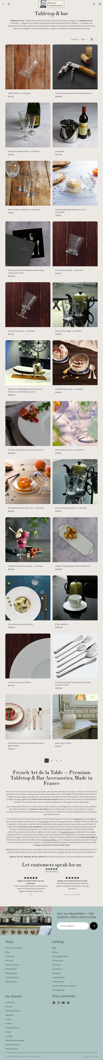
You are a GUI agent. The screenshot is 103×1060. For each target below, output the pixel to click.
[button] (84, 39)
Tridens (8, 1019)
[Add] (46, 85)
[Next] (61, 760)
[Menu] (3, 4)
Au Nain (8, 1023)
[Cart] (100, 4)
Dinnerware (57, 969)
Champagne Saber (60, 956)
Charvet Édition (50, 840)
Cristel (8, 1032)
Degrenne (79, 819)
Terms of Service (12, 965)
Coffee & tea (57, 960)
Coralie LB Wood (12, 1044)
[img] (51, 869)
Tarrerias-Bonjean (12, 1011)
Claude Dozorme (67, 832)
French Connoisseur (13, 948)
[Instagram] (58, 1002)
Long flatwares (58, 977)
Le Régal (8, 1036)
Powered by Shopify (33, 1056)
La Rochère (44, 821)
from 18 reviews (51, 871)
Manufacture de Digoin (15, 1040)
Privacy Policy (11, 973)
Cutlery (55, 952)
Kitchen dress (58, 982)
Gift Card (9, 960)
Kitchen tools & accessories (64, 986)
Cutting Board (58, 990)
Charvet (8, 1007)
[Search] (9, 4)
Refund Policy (11, 969)
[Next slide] (46, 67)
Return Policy (10, 982)
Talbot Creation (11, 1049)
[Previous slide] (9, 67)
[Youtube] (63, 1002)
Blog (7, 952)
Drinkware (56, 973)
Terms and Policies (91, 1056)
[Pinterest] (68, 1002)
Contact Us (10, 956)
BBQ (54, 948)
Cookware (56, 965)
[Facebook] (54, 1002)
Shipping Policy (11, 977)
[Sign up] (94, 926)
